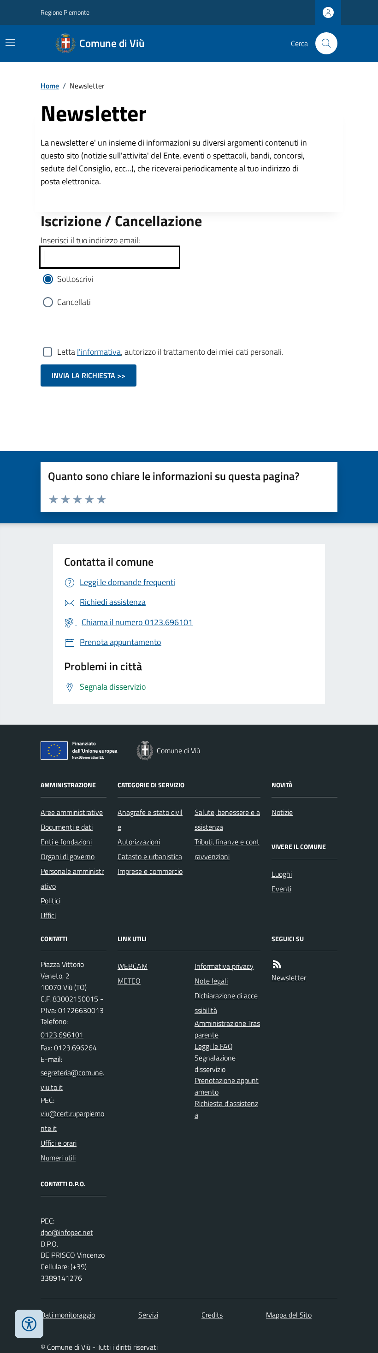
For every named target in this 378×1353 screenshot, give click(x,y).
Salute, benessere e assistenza (227, 819)
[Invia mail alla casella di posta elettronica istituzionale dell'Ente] (73, 1080)
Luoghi (282, 873)
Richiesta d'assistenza (226, 1109)
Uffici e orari (59, 1142)
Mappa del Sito (289, 1314)
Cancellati (74, 302)
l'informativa (99, 352)
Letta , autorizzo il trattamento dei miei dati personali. (170, 352)
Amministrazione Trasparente (227, 1029)
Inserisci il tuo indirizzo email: (90, 240)
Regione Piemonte (65, 12)
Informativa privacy (224, 966)
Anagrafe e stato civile (150, 819)
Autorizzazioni (139, 841)
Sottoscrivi (75, 279)
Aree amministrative (72, 812)
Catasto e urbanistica (150, 856)
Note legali (211, 980)
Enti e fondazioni (66, 841)
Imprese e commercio (150, 871)
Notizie (282, 812)
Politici (50, 900)
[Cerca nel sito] (322, 43)
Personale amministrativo (72, 878)
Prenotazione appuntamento (227, 1086)
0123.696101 (62, 1034)
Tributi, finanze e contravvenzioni (227, 849)
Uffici (48, 915)
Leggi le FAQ (214, 1046)
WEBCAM (133, 966)
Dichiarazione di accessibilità (226, 1003)
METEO (129, 980)
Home (50, 85)
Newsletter (289, 977)
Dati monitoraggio (68, 1314)
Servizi (148, 1314)
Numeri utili (58, 1157)
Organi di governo (67, 856)
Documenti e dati (67, 826)
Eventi (281, 888)
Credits (212, 1314)
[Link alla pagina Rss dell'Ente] (277, 964)
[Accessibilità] (29, 1324)
